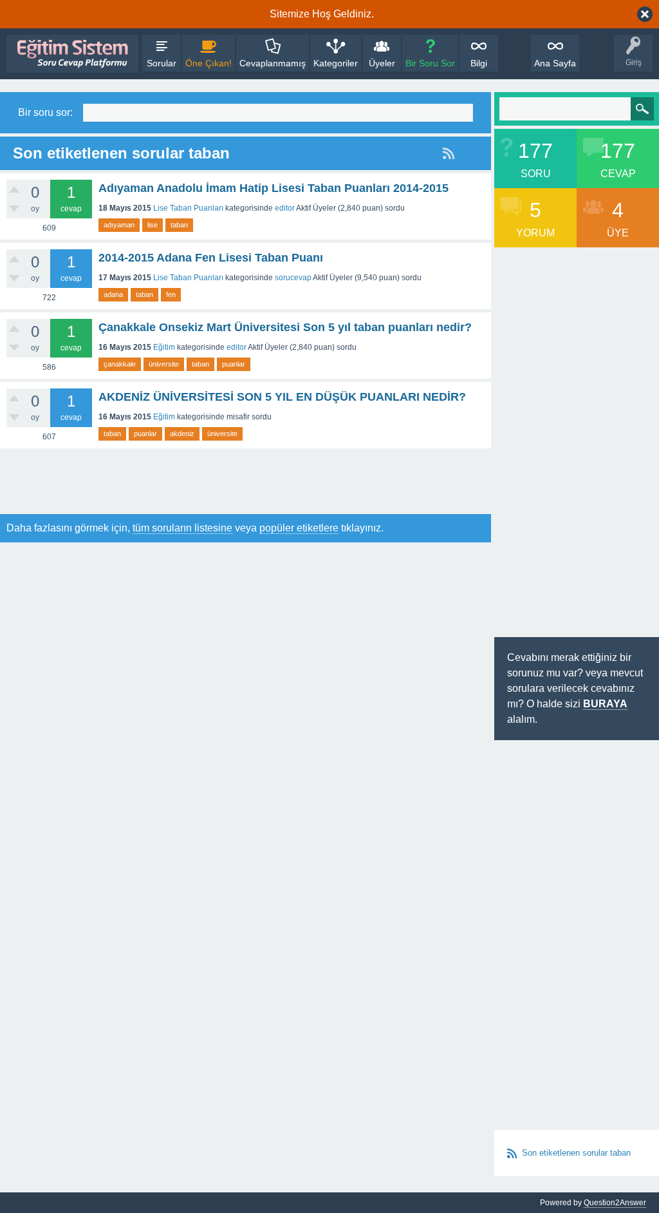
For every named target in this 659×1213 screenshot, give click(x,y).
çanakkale (120, 364)
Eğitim (164, 347)
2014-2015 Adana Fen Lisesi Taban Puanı (210, 257)
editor (285, 208)
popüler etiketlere (299, 527)
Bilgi (478, 63)
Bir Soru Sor (430, 63)
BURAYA (605, 703)
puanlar (233, 364)
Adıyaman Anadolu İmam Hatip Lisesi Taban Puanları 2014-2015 (273, 188)
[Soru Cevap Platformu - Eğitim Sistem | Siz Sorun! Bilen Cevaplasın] (72, 54)
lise (152, 225)
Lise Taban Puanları (188, 208)
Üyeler (382, 63)
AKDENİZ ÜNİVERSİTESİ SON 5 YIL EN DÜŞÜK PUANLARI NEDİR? (282, 396)
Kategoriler (335, 63)
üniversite (164, 364)
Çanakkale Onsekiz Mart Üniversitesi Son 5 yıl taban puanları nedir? (285, 327)
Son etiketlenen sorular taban (576, 1153)
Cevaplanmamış (272, 63)
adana (113, 294)
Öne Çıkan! (208, 63)
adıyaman (119, 225)
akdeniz (182, 433)
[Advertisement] (234, 481)
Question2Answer (615, 1202)
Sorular (161, 63)
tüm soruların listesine (182, 527)
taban (179, 225)
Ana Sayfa (555, 63)
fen (171, 294)
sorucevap (293, 277)
